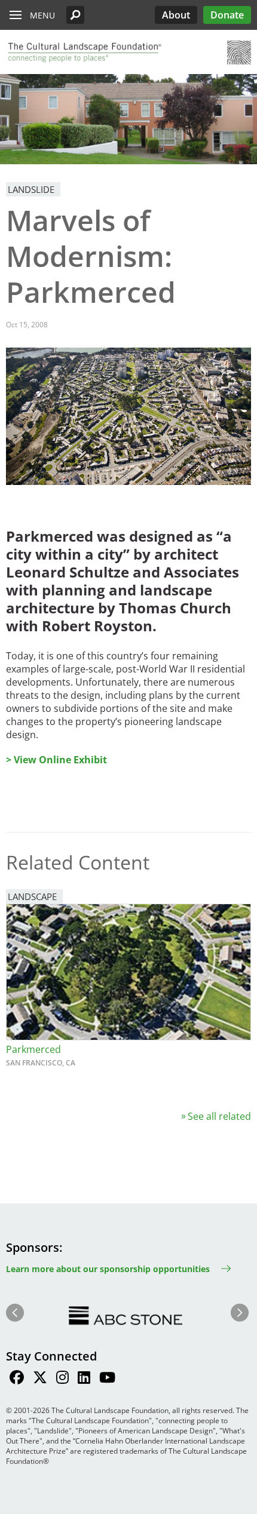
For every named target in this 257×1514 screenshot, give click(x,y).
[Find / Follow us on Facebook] (17, 1379)
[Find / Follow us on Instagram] (62, 1379)
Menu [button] (42, 15)
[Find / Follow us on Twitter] (40, 1379)
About (176, 15)
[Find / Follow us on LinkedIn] (84, 1379)
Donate (227, 15)
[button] (75, 15)
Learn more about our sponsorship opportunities (108, 1269)
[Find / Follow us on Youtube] (107, 1379)
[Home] (83, 52)
